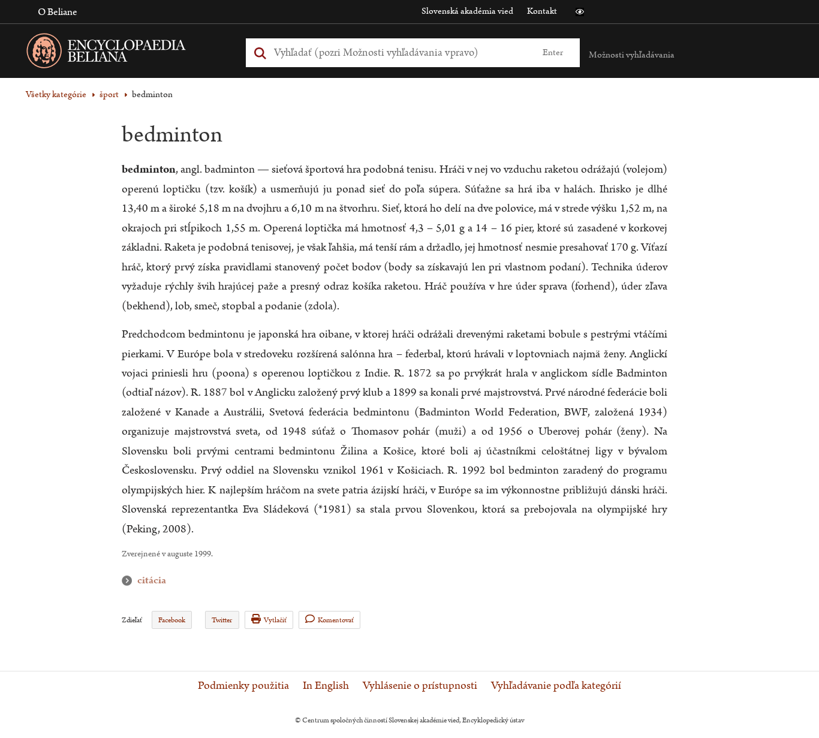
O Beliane (57, 12)
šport (109, 94)
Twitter (222, 620)
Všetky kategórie (56, 94)
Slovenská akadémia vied (467, 11)
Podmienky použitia (243, 686)
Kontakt (542, 11)
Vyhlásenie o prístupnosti (420, 686)
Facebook (171, 620)
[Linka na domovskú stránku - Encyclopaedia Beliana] (125, 53)
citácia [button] (129, 581)
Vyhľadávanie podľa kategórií (556, 686)
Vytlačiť (275, 620)
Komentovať (336, 620)
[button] (580, 12)
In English (326, 686)
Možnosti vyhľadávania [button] (632, 55)
